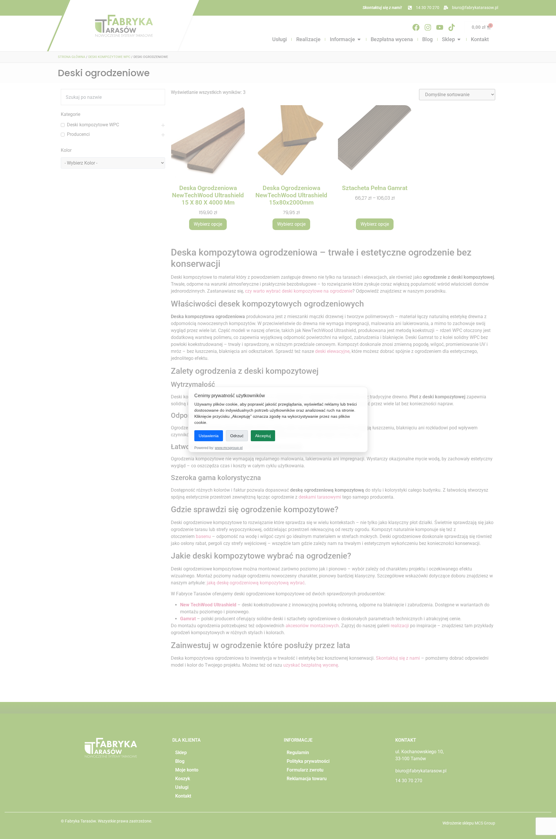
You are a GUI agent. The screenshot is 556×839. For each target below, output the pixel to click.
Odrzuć (237, 435)
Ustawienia (209, 435)
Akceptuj (263, 435)
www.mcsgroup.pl (229, 448)
